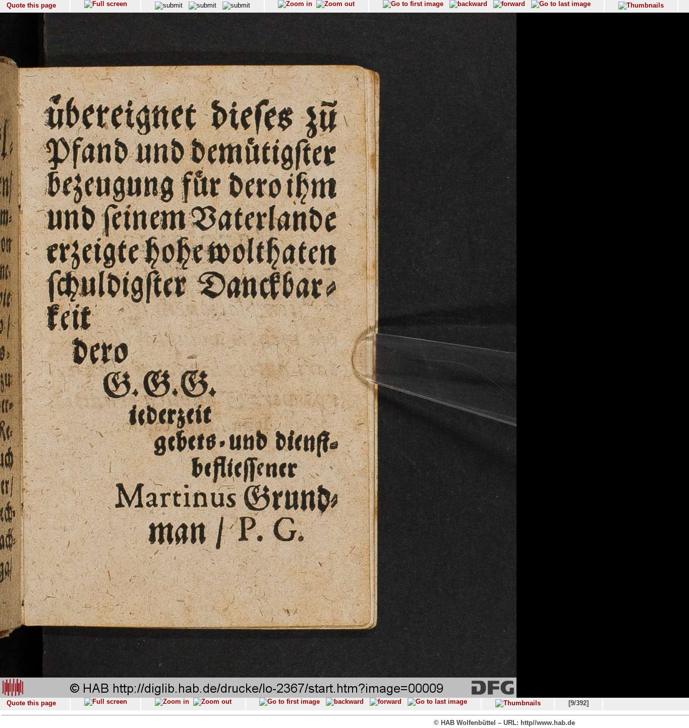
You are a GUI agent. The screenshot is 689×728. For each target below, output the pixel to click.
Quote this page (31, 5)
